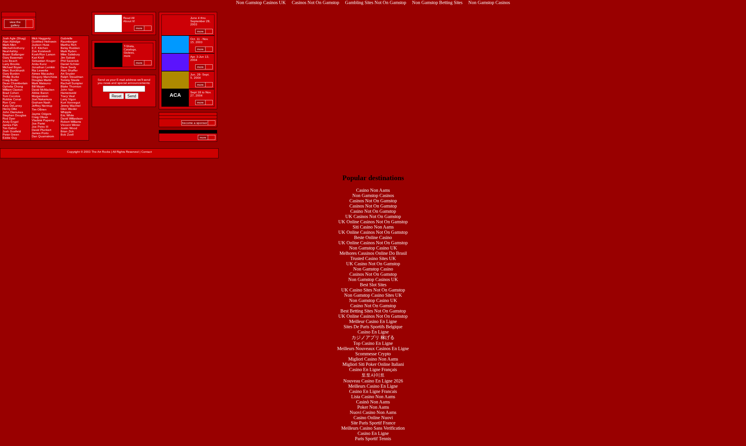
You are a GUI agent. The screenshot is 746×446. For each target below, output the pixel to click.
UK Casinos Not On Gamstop (373, 216)
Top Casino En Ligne (373, 343)
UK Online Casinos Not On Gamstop (373, 221)
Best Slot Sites (373, 284)
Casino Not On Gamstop (373, 211)
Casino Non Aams (373, 190)
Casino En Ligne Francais (373, 391)
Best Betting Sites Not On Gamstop (373, 310)
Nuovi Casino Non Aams (373, 412)
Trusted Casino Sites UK (373, 258)
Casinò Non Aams (373, 401)
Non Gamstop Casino (373, 268)
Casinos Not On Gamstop (373, 200)
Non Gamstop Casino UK (373, 247)
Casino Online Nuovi (373, 417)
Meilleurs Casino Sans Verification (373, 428)
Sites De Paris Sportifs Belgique (373, 326)
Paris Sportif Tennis (373, 438)
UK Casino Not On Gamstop (373, 263)
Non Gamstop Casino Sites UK (373, 295)
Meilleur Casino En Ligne (373, 321)
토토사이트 (373, 375)
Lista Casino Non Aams (373, 396)
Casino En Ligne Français (373, 369)
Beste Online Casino (373, 237)
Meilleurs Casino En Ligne (373, 386)
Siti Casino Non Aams (373, 226)
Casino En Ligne (373, 331)
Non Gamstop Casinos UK (373, 279)
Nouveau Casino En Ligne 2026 (373, 380)
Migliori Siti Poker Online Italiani (373, 364)
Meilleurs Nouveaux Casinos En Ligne (373, 348)
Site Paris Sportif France (373, 422)
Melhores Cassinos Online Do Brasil (373, 253)
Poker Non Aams (373, 407)
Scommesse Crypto (373, 353)
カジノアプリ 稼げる (373, 337)
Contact (146, 151)
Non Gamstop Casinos (373, 195)
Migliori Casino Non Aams (373, 359)
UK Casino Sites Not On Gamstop (373, 289)
